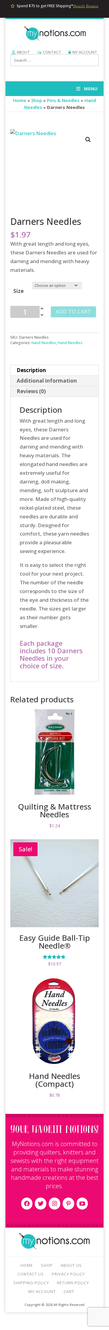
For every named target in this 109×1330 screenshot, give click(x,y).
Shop (36, 100)
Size (18, 290)
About (23, 52)
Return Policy (73, 1282)
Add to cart (73, 311)
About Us (71, 1265)
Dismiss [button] (92, 6)
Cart (69, 1291)
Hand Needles (43, 342)
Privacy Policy (68, 1274)
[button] (88, 139)
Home (19, 100)
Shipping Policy (31, 1282)
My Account (84, 52)
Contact (52, 52)
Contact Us (31, 1274)
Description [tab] (31, 370)
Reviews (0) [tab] (31, 391)
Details (79, 6)
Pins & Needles (63, 100)
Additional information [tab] (47, 380)
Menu (90, 88)
